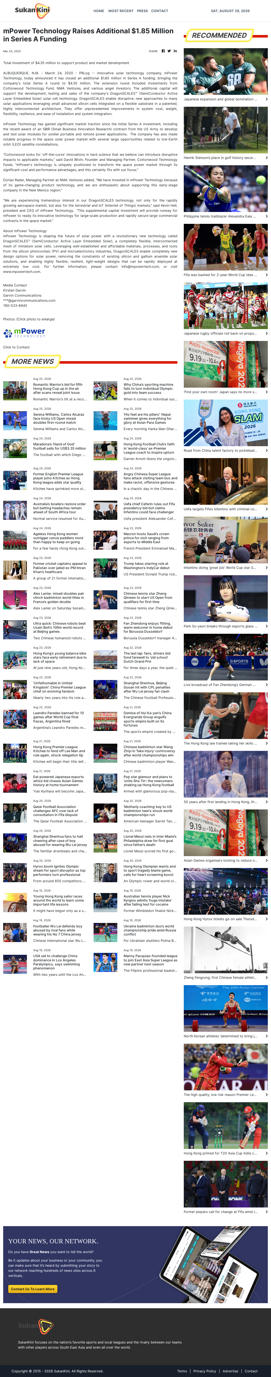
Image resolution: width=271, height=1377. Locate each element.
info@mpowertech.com (140, 266)
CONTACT (159, 11)
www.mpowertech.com (21, 271)
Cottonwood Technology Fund (28, 88)
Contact (251, 1371)
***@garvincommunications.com (29, 300)
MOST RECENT (121, 11)
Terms (182, 1371)
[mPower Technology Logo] (24, 333)
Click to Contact (16, 347)
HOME (99, 11)
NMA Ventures (69, 88)
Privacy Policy (205, 1371)
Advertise (230, 1371)
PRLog (84, 73)
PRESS (142, 11)
